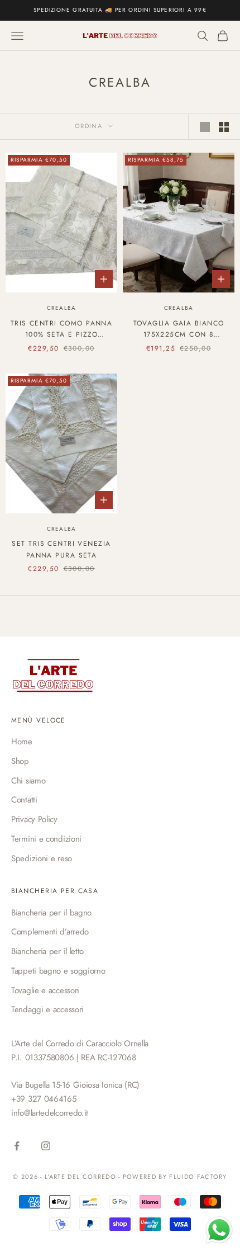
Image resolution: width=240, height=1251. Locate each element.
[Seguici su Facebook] (16, 1145)
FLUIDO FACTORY (198, 1176)
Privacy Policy (34, 819)
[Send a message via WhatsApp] (219, 1230)
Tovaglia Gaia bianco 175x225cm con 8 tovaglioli (178, 329)
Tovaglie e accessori (45, 990)
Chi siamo (28, 781)
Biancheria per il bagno (51, 913)
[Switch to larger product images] (205, 127)
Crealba (61, 308)
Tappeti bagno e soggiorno (58, 971)
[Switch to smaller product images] (224, 127)
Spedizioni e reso (41, 858)
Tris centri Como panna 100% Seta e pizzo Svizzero (62, 329)
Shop (20, 761)
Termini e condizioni (46, 839)
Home (21, 741)
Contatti (24, 800)
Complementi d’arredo (50, 932)
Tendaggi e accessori (47, 1009)
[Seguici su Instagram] (45, 1145)
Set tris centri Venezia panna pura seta (61, 549)
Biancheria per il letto (47, 951)
